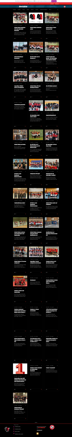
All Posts (14, 9)
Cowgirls (19, 9)
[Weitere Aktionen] (25, 25)
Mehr (50, 9)
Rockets (37, 9)
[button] (57, 9)
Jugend (28, 9)
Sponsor (32, 9)
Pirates (23, 9)
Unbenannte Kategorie (43, 9)
